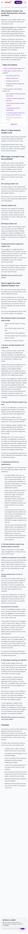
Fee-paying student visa (13, 75)
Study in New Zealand (7, 27)
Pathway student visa (12, 78)
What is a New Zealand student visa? (14, 68)
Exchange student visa (12, 81)
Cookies (7, 925)
